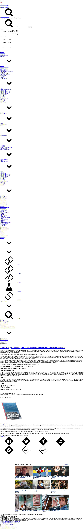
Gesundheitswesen (3, 209)
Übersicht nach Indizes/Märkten (6, 89)
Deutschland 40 (3, 90)
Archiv (1, 125)
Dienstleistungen (3, 201)
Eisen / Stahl (2, 202)
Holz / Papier (2, 214)
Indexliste (2, 172)
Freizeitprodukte (3, 208)
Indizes (1, 88)
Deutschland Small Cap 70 (5, 91)
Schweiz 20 (2, 99)
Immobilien (2, 216)
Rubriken (2, 66)
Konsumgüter (2, 220)
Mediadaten (12, 524)
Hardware (2, 213)
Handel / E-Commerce (4, 212)
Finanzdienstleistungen (4, 207)
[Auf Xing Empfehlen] (43, 445)
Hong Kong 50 (3, 102)
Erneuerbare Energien (4, 205)
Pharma (1, 231)
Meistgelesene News (4, 70)
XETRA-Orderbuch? (4, 161)
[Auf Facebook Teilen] (9, 445)
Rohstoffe (2, 232)
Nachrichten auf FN (4, 55)
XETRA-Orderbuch (4, 159)
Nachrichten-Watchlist (4, 321)
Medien (1, 123)
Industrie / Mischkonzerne (5, 217)
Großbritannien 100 (4, 98)
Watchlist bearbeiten (4, 323)
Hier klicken (2, 436)
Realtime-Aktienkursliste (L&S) (6, 147)
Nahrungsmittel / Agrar (4, 228)
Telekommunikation (4, 236)
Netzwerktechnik (3, 229)
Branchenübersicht (3, 113)
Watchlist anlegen (3, 326)
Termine (1, 77)
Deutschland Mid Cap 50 (5, 92)
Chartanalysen (3, 75)
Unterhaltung (2, 237)
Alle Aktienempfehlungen (5, 74)
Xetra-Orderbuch (9, 521)
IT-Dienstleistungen (4, 219)
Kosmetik (2, 221)
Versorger (2, 238)
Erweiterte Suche (5, 50)
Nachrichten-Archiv (6, 523)
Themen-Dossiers (3, 78)
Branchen (2, 112)
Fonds (19, 264)
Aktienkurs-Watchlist (4, 322)
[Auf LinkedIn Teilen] (60, 445)
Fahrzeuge (2, 206)
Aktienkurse (2, 145)
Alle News (2, 56)
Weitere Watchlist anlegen (5, 320)
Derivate (19, 282)
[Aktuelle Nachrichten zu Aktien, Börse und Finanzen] (4, 7)
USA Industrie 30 (3, 94)
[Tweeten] (26, 445)
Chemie (1, 200)
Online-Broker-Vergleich (4, 149)
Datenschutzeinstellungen (5, 524)
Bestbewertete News (4, 69)
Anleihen (19, 273)
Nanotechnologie (3, 227)
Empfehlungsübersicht (4, 73)
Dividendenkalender (4, 148)
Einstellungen (2, 324)
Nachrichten (2, 53)
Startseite (2, 52)
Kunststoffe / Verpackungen (5, 222)
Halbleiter (2, 211)
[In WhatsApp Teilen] (9, 454)
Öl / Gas (1, 230)
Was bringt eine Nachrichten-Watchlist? (7, 325)
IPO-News (2, 76)
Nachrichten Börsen (4, 522)
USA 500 (2, 95)
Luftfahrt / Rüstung (3, 224)
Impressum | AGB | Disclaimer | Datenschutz (8, 526)
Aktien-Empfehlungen (12, 522)
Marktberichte (2, 72)
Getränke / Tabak (3, 210)
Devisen (19, 299)
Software (2, 233)
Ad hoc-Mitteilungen (4, 5)
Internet (1, 218)
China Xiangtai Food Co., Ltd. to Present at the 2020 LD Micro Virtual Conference (32, 348)
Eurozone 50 (2, 97)
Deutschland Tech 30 (4, 93)
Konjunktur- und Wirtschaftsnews (6, 71)
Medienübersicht (3, 124)
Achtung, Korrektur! (4, 424)
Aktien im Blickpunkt (4, 67)
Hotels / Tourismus (3, 215)
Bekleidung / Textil (3, 198)
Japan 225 (2, 101)
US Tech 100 (2, 96)
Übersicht (2, 160)
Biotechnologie (3, 199)
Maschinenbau (3, 225)
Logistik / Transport (4, 223)
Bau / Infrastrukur (3, 197)
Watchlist (19, 318)
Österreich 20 (2, 100)
